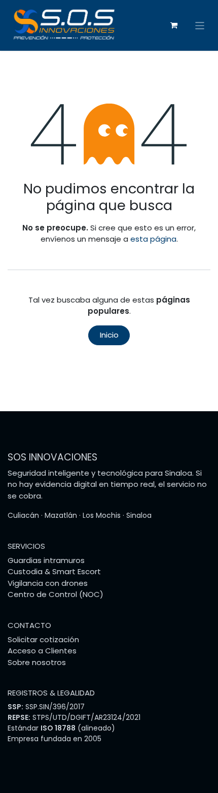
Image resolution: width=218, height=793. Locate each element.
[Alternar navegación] (200, 25)
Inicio (109, 334)
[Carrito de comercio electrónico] (174, 25)
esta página (153, 239)
